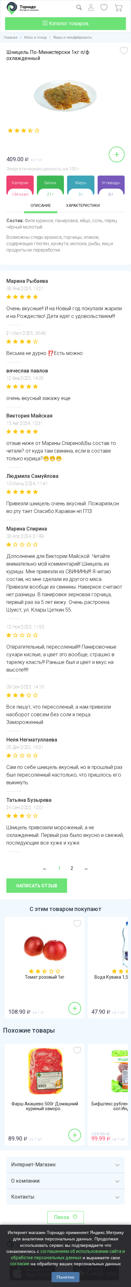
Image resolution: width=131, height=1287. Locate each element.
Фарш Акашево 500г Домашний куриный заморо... (44, 1106)
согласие (19, 1263)
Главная (10, 37)
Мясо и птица (35, 37)
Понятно (65, 1277)
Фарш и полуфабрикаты (72, 37)
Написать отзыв (36, 885)
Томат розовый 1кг (45, 977)
